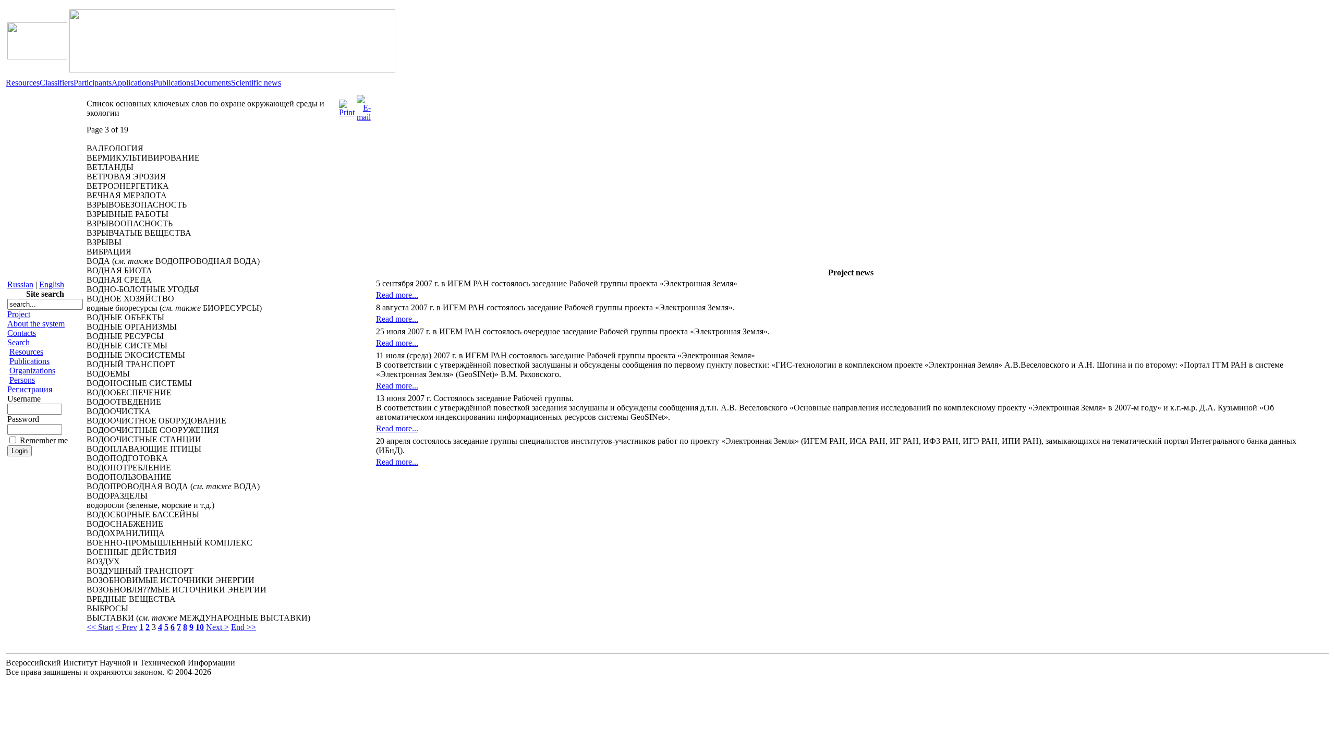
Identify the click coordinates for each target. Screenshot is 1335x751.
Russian (20, 284)
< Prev (126, 627)
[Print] (347, 105)
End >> (243, 627)
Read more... (397, 294)
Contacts (21, 333)
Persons (22, 380)
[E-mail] (364, 105)
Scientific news (256, 82)
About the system (36, 323)
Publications (173, 82)
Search (18, 342)
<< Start (100, 627)
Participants (93, 82)
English (51, 284)
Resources (23, 82)
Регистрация (29, 389)
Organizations (32, 370)
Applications (132, 82)
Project (18, 314)
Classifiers (57, 82)
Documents (212, 82)
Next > (217, 627)
